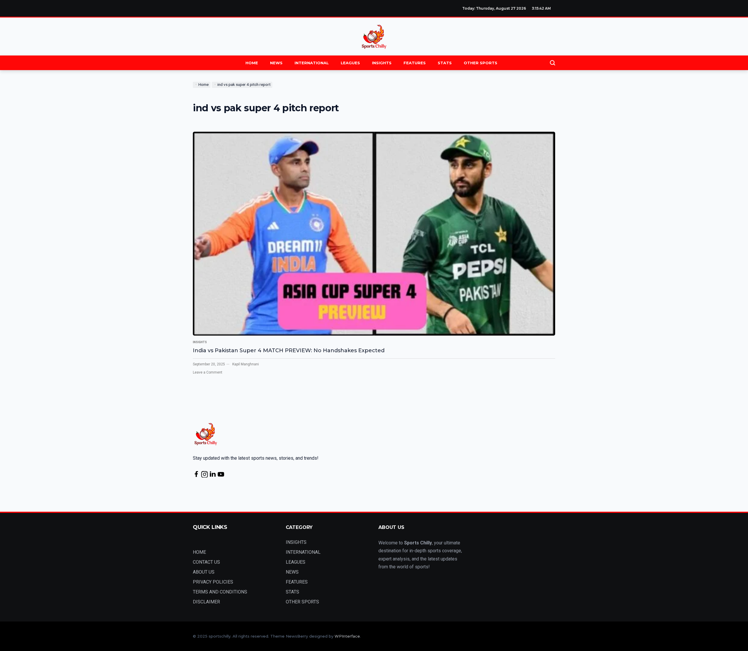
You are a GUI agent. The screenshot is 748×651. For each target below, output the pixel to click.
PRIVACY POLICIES (213, 582)
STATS (445, 62)
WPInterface (347, 636)
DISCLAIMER (206, 602)
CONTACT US (206, 562)
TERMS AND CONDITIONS (220, 592)
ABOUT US (203, 572)
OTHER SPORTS (480, 62)
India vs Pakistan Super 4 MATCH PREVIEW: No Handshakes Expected (289, 350)
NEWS (276, 62)
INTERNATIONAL (312, 62)
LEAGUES (350, 62)
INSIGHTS (382, 62)
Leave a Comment (207, 372)
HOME (251, 62)
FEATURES (415, 62)
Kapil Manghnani (245, 364)
